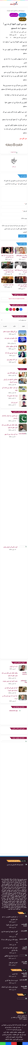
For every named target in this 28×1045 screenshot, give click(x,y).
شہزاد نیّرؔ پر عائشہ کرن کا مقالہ (9, 987)
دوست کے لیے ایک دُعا (11, 353)
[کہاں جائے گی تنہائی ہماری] (23, 601)
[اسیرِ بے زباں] (23, 404)
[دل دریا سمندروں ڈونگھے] (23, 957)
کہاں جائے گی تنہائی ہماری (10, 547)
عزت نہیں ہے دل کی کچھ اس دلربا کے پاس (7, 256)
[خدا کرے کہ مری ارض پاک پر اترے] (23, 697)
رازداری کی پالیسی (7, 1035)
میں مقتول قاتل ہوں (12, 373)
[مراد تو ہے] (23, 975)
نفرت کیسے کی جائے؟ (12, 925)
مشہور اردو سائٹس (10, 1037)
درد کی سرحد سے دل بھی (11, 434)
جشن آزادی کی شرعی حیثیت (10, 681)
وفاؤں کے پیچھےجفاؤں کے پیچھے (21, 256)
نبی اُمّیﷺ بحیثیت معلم (10, 332)
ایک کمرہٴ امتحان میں (8, 285)
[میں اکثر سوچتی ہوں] (22, 361)
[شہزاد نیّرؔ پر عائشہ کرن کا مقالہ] (23, 988)
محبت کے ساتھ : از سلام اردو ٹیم (12, 1027)
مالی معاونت (15, 1035)
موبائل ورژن (19, 1037)
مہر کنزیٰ (22, 35)
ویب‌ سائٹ (24, 218)
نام (25, 204)
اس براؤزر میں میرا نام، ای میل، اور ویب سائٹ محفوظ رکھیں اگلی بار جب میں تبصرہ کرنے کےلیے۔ (14, 229)
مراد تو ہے (15, 974)
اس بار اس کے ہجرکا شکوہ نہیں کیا (21, 271)
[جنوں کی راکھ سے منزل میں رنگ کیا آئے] (23, 949)
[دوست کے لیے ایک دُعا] (22, 354)
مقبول (23, 326)
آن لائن (22, 1016)
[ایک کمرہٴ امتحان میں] (7, 279)
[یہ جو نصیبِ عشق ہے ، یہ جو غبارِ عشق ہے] (23, 918)
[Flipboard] (14, 152)
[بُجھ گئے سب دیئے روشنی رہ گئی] (21, 279)
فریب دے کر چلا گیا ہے (11, 980)
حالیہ (14, 326)
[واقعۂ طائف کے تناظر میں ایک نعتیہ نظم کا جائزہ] (23, 428)
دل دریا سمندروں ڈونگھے (11, 956)
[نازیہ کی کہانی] (23, 668)
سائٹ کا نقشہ (8, 1039)
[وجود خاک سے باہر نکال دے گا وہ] (23, 941)
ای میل (24, 211)
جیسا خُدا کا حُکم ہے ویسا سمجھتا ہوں (8, 271)
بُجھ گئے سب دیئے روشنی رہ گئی (22, 285)
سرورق (23, 11)
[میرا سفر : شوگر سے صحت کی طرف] (23, 389)
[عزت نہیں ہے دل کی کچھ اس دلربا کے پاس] (7, 250)
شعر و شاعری (17, 11)
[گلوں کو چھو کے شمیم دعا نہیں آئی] (23, 933)
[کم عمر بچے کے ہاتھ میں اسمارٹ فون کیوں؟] (23, 689)
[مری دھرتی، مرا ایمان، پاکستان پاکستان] (23, 418)
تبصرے (5, 326)
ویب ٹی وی (23, 1035)
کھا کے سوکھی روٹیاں (11, 346)
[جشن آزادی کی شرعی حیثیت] (23, 682)
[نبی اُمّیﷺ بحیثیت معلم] (22, 333)
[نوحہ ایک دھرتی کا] (23, 397)
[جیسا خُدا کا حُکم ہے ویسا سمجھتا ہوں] (7, 265)
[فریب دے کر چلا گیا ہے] (23, 982)
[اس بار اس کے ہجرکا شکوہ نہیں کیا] (21, 265)
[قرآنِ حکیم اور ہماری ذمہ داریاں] (22, 339)
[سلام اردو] (14, 3)
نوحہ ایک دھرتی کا (12, 396)
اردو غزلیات (10, 11)
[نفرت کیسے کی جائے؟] (23, 926)
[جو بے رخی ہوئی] (23, 964)
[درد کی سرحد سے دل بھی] (23, 489)
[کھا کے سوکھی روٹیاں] (22, 348)
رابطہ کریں (6, 1032)
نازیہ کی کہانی (13, 666)
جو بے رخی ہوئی (13, 962)
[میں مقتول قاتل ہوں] (23, 374)
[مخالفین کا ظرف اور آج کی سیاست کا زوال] (23, 381)
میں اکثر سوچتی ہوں (12, 360)
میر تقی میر (22, 19)
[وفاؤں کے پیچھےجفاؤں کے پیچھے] (21, 250)
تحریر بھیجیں (21, 1032)
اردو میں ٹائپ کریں (18, 1039)
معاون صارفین (13, 1032)
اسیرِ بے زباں (14, 402)
